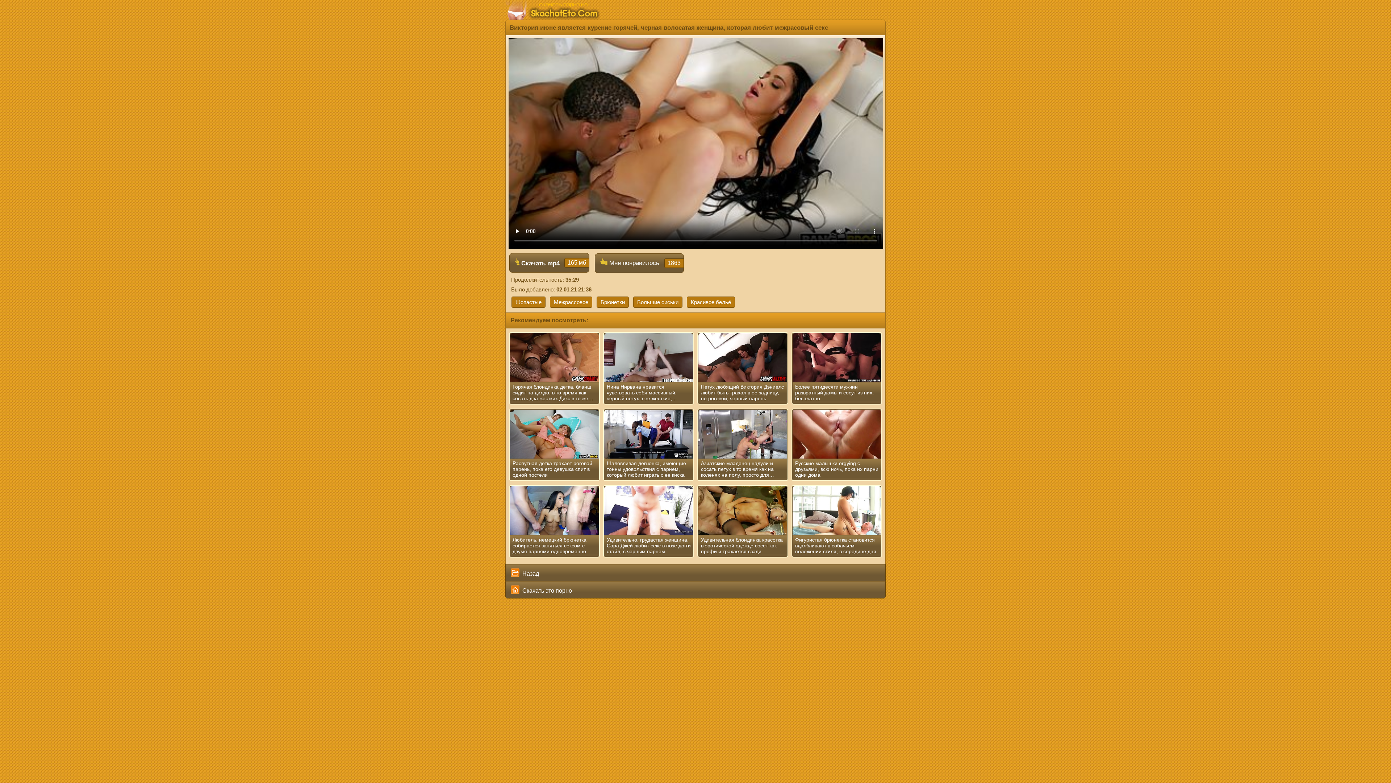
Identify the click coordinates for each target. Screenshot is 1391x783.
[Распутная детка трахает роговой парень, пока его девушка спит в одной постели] (554, 434)
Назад (530, 574)
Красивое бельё (711, 302)
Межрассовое (571, 302)
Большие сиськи (657, 302)
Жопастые (528, 302)
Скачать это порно (546, 591)
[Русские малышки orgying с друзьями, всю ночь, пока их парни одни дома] (837, 434)
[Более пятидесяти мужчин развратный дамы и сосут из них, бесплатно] (837, 357)
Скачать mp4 (552, 263)
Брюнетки (613, 302)
